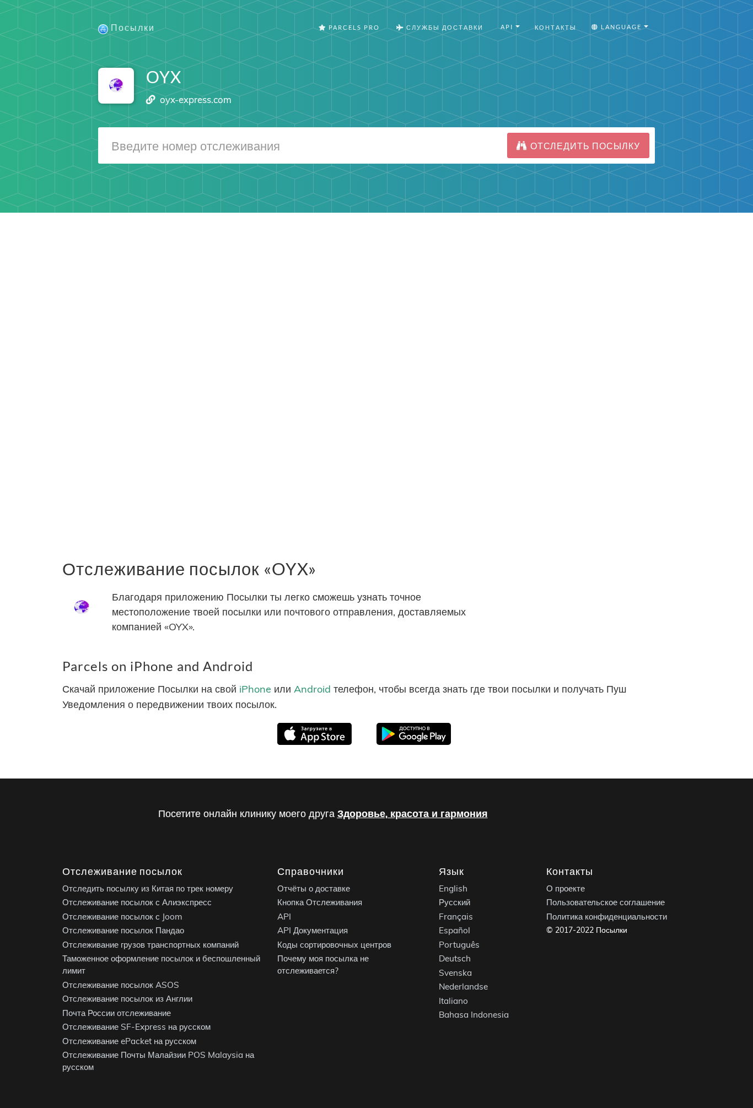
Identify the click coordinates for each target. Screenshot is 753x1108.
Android (312, 689)
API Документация (312, 930)
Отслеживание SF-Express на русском (136, 1026)
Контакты (556, 27)
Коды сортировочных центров (334, 944)
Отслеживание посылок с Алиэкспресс (137, 902)
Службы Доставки (443, 27)
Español (454, 930)
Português (459, 944)
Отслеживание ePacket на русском (129, 1040)
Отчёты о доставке (313, 888)
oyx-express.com (196, 99)
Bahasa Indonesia (474, 1014)
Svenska (455, 972)
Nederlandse (463, 986)
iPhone (255, 689)
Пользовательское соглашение (605, 902)
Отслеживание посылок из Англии (127, 998)
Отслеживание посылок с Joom (122, 916)
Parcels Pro (353, 27)
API (284, 916)
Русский (454, 902)
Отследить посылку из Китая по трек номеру (147, 888)
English (453, 888)
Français (456, 916)
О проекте (565, 888)
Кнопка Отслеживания (319, 902)
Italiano (453, 1000)
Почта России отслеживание (116, 1012)
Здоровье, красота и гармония (412, 813)
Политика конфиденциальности (606, 916)
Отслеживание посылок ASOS (120, 984)
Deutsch (455, 958)
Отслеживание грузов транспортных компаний (150, 944)
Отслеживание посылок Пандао (123, 930)
